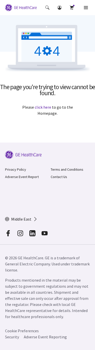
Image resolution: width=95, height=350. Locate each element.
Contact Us (59, 176)
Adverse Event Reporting (45, 336)
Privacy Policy (15, 169)
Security (12, 336)
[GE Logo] (21, 8)
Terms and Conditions (67, 169)
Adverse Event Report (22, 176)
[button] (47, 8)
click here (43, 107)
